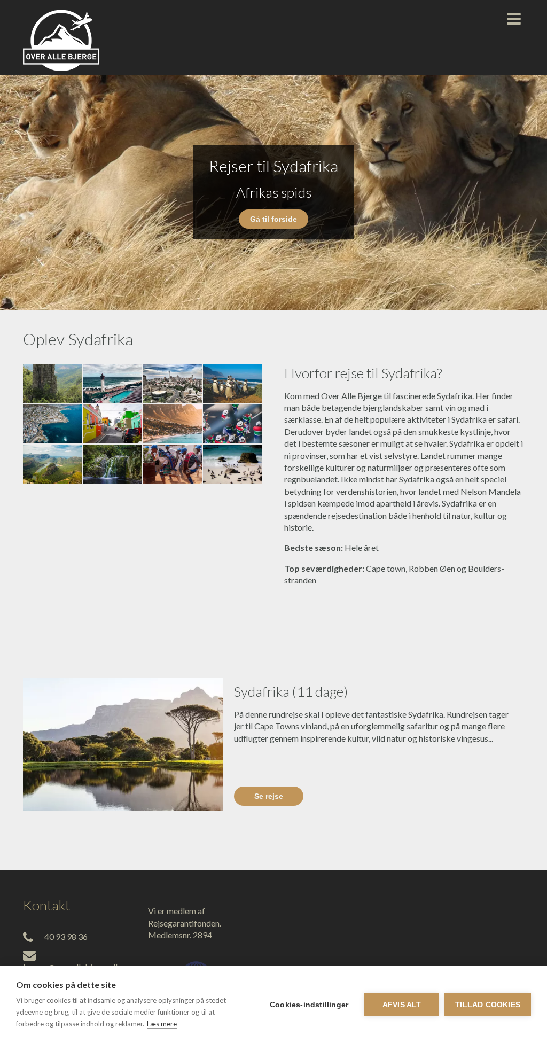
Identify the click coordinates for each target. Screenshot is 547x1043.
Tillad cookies (487, 1005)
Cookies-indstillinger (309, 1005)
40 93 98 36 (66, 936)
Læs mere (162, 1023)
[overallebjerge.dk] (61, 37)
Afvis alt (401, 1005)
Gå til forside (273, 219)
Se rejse (268, 796)
